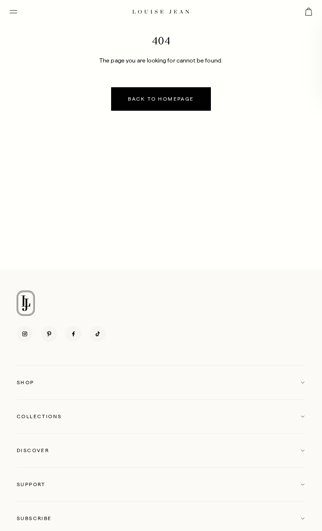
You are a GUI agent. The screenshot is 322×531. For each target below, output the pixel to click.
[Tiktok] (98, 334)
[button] (161, 382)
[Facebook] (73, 334)
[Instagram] (25, 334)
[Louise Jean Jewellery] (160, 11)
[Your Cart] (309, 12)
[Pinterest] (49, 334)
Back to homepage (161, 99)
